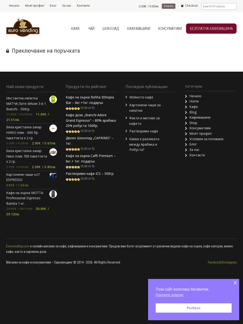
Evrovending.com (17, 246)
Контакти (83, 6)
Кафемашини (138, 28)
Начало (14, 6)
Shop (193, 122)
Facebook (214, 262)
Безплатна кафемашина (211, 28)
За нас (66, 6)
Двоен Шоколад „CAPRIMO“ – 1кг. (89, 141)
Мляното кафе (141, 97)
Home (194, 101)
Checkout (191, 6)
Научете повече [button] (169, 295)
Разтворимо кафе (143, 131)
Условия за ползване (206, 139)
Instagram (230, 262)
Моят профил (34, 6)
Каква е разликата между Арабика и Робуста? (144, 144)
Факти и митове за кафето (144, 121)
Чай (91, 28)
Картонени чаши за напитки (145, 108)
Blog (192, 112)
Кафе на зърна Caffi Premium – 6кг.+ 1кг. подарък (91, 158)
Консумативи (170, 28)
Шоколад (111, 28)
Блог (53, 6)
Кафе (75, 28)
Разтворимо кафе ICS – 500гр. (90, 173)
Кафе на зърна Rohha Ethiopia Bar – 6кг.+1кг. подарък (90, 100)
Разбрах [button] (194, 308)
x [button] (235, 282)
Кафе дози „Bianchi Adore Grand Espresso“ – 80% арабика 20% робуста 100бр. (91, 120)
